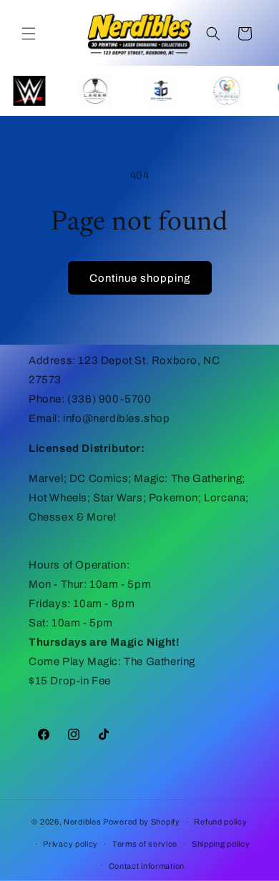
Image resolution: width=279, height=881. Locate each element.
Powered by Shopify (141, 821)
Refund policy (220, 821)
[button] (28, 33)
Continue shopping (139, 278)
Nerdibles (82, 821)
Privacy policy (70, 844)
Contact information (147, 866)
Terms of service (144, 844)
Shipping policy (221, 844)
